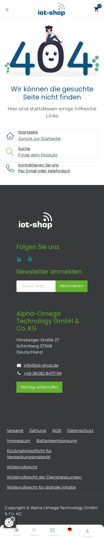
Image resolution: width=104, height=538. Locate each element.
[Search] (34, 530)
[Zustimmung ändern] (10, 522)
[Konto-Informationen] (87, 531)
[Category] (52, 530)
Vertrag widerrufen (39, 387)
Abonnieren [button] (72, 285)
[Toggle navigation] (7, 10)
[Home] (16, 530)
